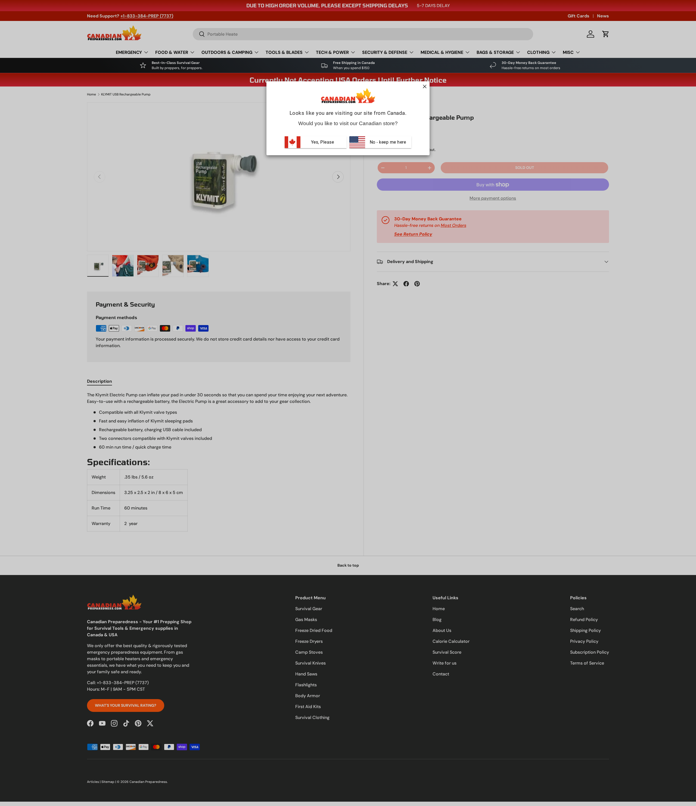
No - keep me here (387, 142)
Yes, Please (322, 142)
